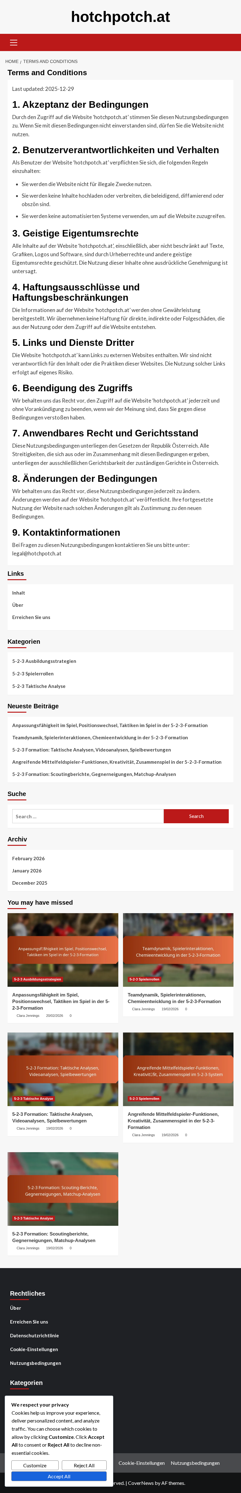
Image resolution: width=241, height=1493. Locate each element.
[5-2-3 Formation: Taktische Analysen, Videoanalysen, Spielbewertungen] (63, 1069)
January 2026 (26, 870)
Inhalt (18, 593)
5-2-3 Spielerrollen (33, 673)
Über (17, 605)
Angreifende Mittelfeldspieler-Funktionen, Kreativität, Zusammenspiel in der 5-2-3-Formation (117, 762)
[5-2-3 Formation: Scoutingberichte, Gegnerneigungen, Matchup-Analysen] (63, 1189)
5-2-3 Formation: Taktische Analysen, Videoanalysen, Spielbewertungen (91, 749)
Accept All (59, 1476)
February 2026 (28, 858)
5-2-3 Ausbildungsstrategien (44, 661)
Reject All (84, 1465)
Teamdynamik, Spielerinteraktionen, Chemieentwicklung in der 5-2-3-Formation (100, 737)
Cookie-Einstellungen (34, 1349)
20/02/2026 (54, 1015)
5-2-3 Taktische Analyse (39, 686)
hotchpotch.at (120, 16)
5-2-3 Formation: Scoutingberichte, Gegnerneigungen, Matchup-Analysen (94, 774)
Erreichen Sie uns (31, 617)
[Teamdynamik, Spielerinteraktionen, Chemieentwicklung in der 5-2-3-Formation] (178, 950)
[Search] (226, 41)
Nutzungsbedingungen (35, 1363)
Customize (34, 1465)
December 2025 (29, 883)
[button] (14, 41)
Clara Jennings (28, 1015)
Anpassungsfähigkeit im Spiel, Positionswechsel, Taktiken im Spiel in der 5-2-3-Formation (110, 725)
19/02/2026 (170, 1009)
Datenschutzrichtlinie (34, 1335)
